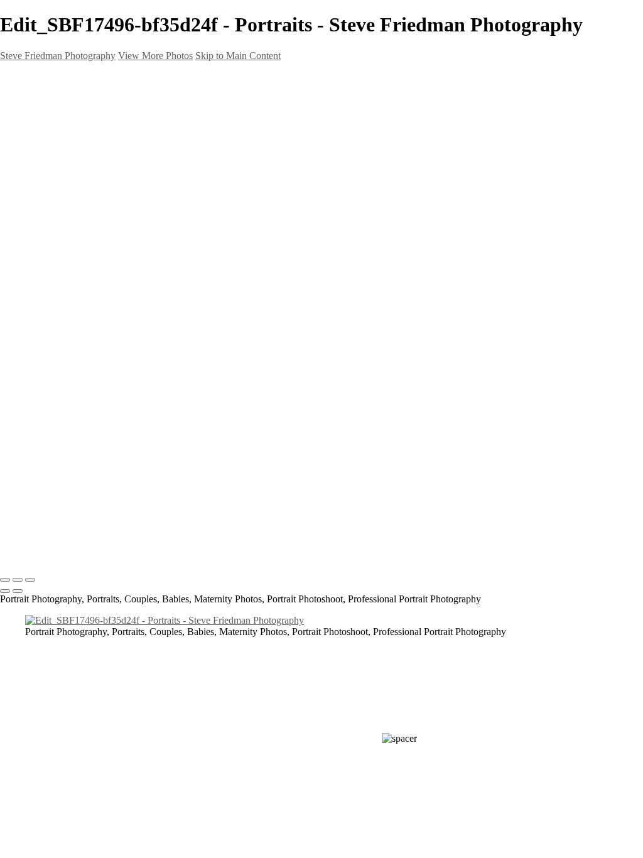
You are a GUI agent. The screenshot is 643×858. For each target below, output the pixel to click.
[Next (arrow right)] (18, 591)
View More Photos (155, 55)
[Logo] (125, 542)
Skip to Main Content (238, 55)
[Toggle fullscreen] (18, 580)
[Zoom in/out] (30, 580)
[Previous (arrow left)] (5, 591)
